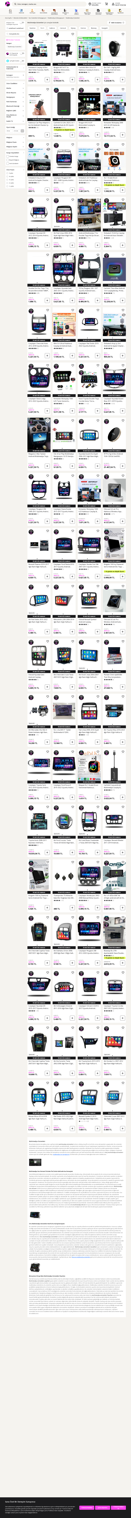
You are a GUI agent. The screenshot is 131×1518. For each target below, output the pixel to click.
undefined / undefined (16, 28)
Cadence (52, 28)
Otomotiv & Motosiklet (20, 18)
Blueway (94, 28)
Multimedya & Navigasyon (56, 18)
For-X (42, 28)
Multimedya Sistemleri (73, 18)
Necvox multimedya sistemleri (81, 1257)
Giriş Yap (123, 5)
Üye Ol (117, 5)
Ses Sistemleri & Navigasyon (37, 18)
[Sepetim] (106, 4)
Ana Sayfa (8, 18)
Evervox (83, 28)
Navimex (32, 28)
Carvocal (63, 28)
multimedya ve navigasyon (61, 1154)
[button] (37, 61)
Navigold (104, 28)
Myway (73, 28)
